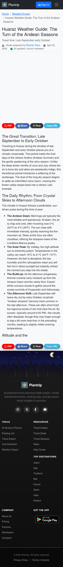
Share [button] (23, 125)
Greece (37, 500)
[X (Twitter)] (27, 409)
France (37, 484)
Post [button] (38, 125)
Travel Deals (39, 433)
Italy (35, 468)
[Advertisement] (31, 87)
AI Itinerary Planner (12, 427)
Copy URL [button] (52, 125)
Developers (8, 532)
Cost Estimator (9, 444)
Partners (6, 527)
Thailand (37, 473)
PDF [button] (9, 125)
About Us (6, 516)
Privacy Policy (21, 560)
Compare (6, 537)
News (36, 444)
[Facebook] (36, 409)
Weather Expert (21, 14)
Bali (35, 478)
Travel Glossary (41, 438)
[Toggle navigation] (56, 4)
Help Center (39, 449)
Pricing (5, 521)
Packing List (8, 433)
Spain (36, 489)
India (35, 495)
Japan (36, 462)
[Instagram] (18, 409)
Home (5, 14)
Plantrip (13, 4)
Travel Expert (9, 438)
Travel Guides (40, 427)
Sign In (45, 4)
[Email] (45, 409)
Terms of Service (40, 560)
